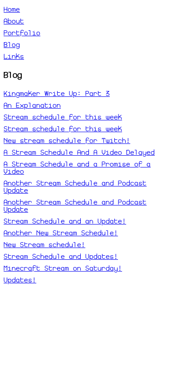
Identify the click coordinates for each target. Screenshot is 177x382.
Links (14, 56)
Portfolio (22, 33)
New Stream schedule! (44, 244)
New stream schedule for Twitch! (67, 140)
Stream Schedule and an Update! (65, 221)
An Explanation (32, 105)
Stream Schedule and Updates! (61, 256)
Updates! (20, 280)
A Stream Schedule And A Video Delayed (79, 152)
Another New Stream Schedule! (61, 233)
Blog (12, 44)
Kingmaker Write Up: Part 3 (57, 93)
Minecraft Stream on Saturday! (63, 268)
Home (12, 9)
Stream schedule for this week (63, 117)
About (14, 21)
